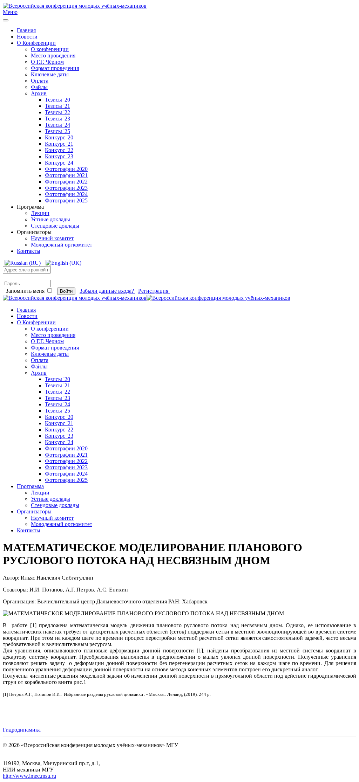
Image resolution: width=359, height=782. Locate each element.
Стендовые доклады (55, 226)
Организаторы (34, 511)
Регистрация (154, 291)
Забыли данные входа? (107, 291)
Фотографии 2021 (66, 175)
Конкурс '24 (59, 163)
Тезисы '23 (57, 119)
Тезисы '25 (57, 131)
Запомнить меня (25, 291)
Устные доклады (50, 219)
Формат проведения (55, 68)
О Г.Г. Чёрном (47, 62)
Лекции (40, 213)
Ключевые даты (50, 74)
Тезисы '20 (57, 100)
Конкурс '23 (59, 156)
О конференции (50, 49)
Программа (30, 486)
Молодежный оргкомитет (61, 245)
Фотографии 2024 (66, 194)
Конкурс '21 (59, 144)
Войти (66, 291)
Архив (39, 93)
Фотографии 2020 (66, 169)
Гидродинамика (22, 730)
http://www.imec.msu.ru (29, 776)
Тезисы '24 (57, 125)
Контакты (28, 251)
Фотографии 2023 (66, 188)
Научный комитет (52, 238)
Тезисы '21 (57, 106)
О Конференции (36, 43)
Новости (27, 37)
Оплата (39, 81)
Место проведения (53, 55)
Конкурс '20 (59, 137)
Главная (26, 30)
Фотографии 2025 (66, 200)
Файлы (39, 87)
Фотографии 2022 (66, 182)
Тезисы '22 (57, 112)
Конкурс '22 (59, 150)
